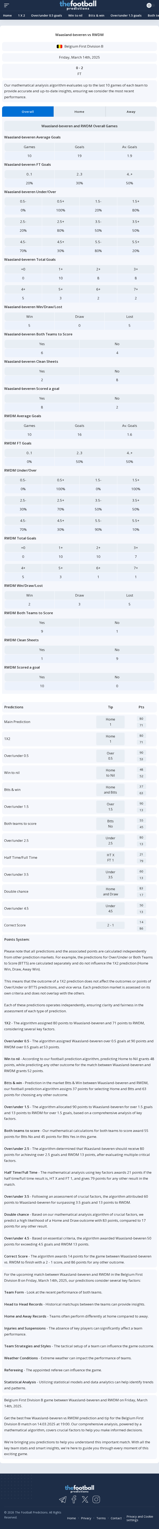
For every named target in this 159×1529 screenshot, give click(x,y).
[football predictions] (7, 5)
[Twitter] (85, 1499)
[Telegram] (62, 1499)
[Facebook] (74, 1499)
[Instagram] (96, 1499)
